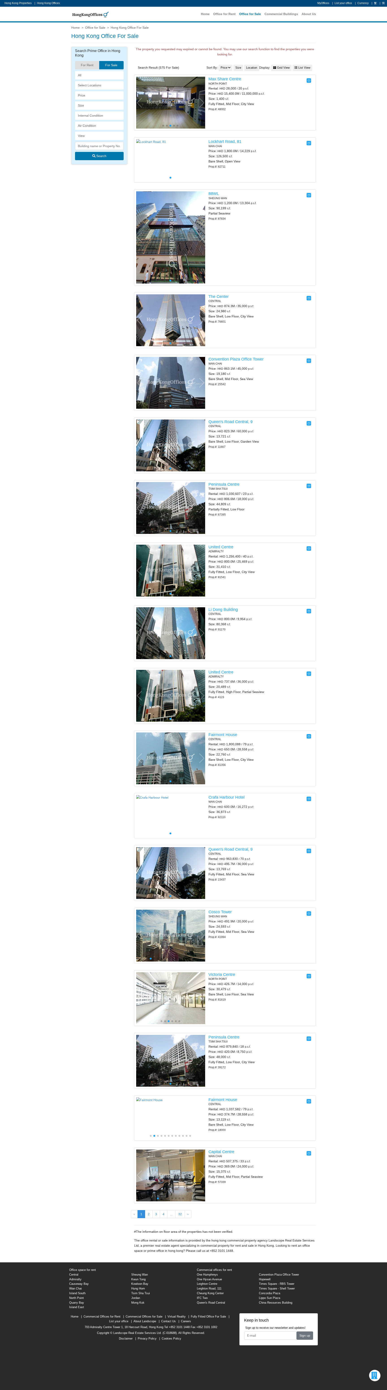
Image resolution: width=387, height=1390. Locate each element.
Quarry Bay (76, 1302)
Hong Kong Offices (48, 3)
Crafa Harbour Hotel (227, 797)
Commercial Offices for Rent (102, 1316)
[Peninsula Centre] (170, 507)
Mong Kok (137, 1302)
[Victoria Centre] (170, 998)
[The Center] (170, 320)
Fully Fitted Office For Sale (208, 1316)
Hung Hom (138, 1288)
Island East (76, 1307)
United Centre (221, 547)
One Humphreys (207, 1274)
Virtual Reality (177, 1316)
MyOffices (323, 3)
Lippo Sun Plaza (269, 1298)
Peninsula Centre (224, 484)
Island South (77, 1293)
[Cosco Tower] (170, 935)
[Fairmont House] (170, 758)
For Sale (111, 65)
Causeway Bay (79, 1283)
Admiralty (75, 1279)
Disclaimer (126, 1338)
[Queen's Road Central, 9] (170, 445)
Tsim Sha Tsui (140, 1293)
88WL (214, 193)
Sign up (304, 1335)
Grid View (283, 67)
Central (73, 1274)
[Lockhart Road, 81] (151, 141)
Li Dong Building (223, 609)
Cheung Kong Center (210, 1293)
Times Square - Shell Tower (277, 1288)
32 (180, 1214)
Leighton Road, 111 (209, 1288)
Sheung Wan (139, 1274)
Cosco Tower (220, 912)
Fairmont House (223, 734)
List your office (343, 3)
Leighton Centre (207, 1283)
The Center (219, 296)
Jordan (135, 1298)
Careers (186, 1321)
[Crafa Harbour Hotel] (152, 797)
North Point (76, 1298)
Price (224, 67)
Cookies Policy (171, 1338)
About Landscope (144, 1321)
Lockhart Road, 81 (225, 141)
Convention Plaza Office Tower (236, 359)
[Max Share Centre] (170, 102)
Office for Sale (250, 14)
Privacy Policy (147, 1338)
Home (205, 14)
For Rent (87, 65)
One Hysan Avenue (209, 1279)
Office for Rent (224, 14)
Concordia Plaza (269, 1293)
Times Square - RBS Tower (276, 1283)
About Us (309, 14)
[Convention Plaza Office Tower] (170, 382)
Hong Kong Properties (18, 3)
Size (238, 67)
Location (251, 67)
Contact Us (168, 1321)
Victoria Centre (222, 974)
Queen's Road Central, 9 (231, 422)
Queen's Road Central (211, 1302)
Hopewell (265, 1279)
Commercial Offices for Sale (144, 1316)
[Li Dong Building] (170, 633)
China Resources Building (275, 1302)
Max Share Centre (225, 79)
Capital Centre (221, 1152)
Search (100, 156)
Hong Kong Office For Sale (130, 27)
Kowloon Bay (139, 1283)
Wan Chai (75, 1288)
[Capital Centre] (170, 1175)
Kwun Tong (138, 1279)
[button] (201, 103)
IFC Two (202, 1298)
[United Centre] (170, 570)
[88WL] (170, 237)
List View (303, 67)
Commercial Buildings (281, 14)
